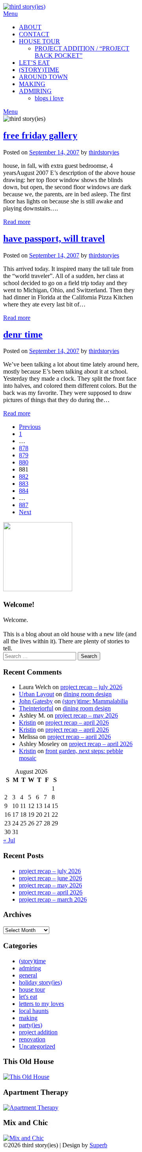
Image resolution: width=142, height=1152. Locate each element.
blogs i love (49, 98)
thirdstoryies (104, 152)
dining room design (88, 694)
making (28, 1018)
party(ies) (30, 1025)
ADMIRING (35, 91)
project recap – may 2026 (86, 715)
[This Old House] (26, 1076)
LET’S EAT (34, 62)
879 (23, 455)
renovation (32, 1039)
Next (25, 512)
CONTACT (34, 34)
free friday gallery (40, 135)
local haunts (34, 1010)
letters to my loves (41, 1003)
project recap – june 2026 (50, 878)
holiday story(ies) (40, 982)
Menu (10, 13)
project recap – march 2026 (53, 899)
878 (23, 448)
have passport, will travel (54, 238)
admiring (30, 968)
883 (23, 483)
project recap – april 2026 (77, 722)
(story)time (32, 961)
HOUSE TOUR (39, 41)
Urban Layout (36, 694)
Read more (16, 221)
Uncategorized (37, 1046)
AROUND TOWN (43, 76)
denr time (23, 334)
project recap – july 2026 (91, 687)
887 (23, 505)
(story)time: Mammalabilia (95, 701)
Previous (30, 426)
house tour (32, 989)
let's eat (28, 996)
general (28, 975)
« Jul (9, 840)
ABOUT (30, 27)
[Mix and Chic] (23, 1138)
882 (23, 476)
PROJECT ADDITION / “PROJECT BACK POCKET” (82, 52)
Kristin (27, 722)
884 (23, 490)
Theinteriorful (36, 708)
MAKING (32, 84)
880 (23, 462)
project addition (38, 1032)
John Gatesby (36, 701)
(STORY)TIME (39, 69)
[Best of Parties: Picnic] (30, 1107)
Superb (98, 1145)
